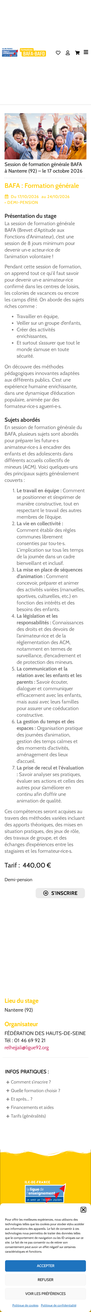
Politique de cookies (25, 1305)
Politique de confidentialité (58, 1305)
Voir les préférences (45, 1293)
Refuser (45, 1279)
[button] (83, 1209)
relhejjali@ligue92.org (27, 1047)
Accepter (45, 1266)
